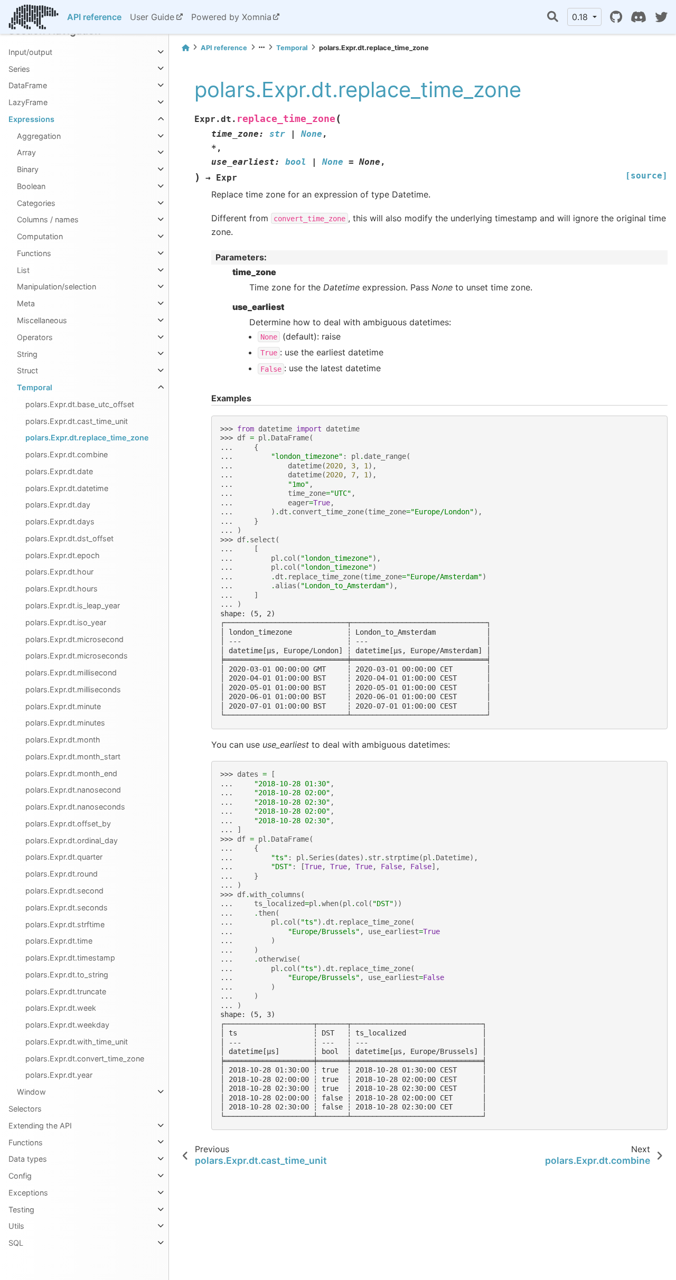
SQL (15, 1242)
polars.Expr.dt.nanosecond (73, 789)
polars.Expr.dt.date (59, 471)
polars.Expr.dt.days (60, 521)
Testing (21, 1209)
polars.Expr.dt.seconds (66, 907)
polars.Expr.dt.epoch (62, 555)
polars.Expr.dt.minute (63, 706)
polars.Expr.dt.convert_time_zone (84, 1058)
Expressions (31, 119)
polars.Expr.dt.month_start (72, 756)
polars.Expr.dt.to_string (66, 974)
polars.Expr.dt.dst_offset (69, 538)
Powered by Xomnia (231, 17)
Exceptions (28, 1192)
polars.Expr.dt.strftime (65, 923)
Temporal (34, 387)
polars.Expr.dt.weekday (67, 1024)
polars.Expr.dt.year (58, 1074)
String (27, 353)
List (23, 270)
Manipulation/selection (56, 286)
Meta (26, 303)
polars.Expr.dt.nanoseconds (75, 806)
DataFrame (27, 85)
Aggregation (39, 135)
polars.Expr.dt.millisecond (71, 672)
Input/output (30, 52)
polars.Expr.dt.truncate (65, 991)
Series (19, 68)
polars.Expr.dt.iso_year (65, 622)
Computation (40, 236)
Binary (28, 169)
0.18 (581, 17)
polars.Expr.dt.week (60, 1007)
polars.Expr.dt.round (61, 873)
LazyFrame (28, 102)
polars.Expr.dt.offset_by (68, 823)
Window (31, 1091)
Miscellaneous (42, 320)
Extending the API (40, 1125)
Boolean (31, 186)
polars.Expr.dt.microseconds (76, 655)
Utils (16, 1225)
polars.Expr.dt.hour (59, 571)
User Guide (152, 17)
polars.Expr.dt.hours (61, 588)
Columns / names (48, 219)
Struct (27, 370)
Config (20, 1175)
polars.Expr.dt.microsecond (74, 638)
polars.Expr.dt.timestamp (70, 957)
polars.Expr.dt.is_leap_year (72, 605)
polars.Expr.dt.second (64, 890)
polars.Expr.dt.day (57, 504)
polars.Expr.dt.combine (66, 454)
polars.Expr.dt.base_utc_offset (79, 404)
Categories (36, 203)
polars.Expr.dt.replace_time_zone (87, 437)
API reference (94, 17)
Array (26, 152)
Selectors (25, 1108)
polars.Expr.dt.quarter (63, 856)
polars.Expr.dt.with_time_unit (76, 1041)
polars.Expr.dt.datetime (66, 488)
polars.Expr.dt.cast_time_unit (76, 421)
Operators (35, 337)
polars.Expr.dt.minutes (65, 722)
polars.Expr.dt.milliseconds (73, 689)
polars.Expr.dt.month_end (71, 773)
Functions (34, 253)
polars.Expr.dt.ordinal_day (71, 840)
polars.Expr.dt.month (62, 739)
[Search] (553, 17)
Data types (27, 1158)
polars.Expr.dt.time (58, 940)
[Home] (185, 47)
